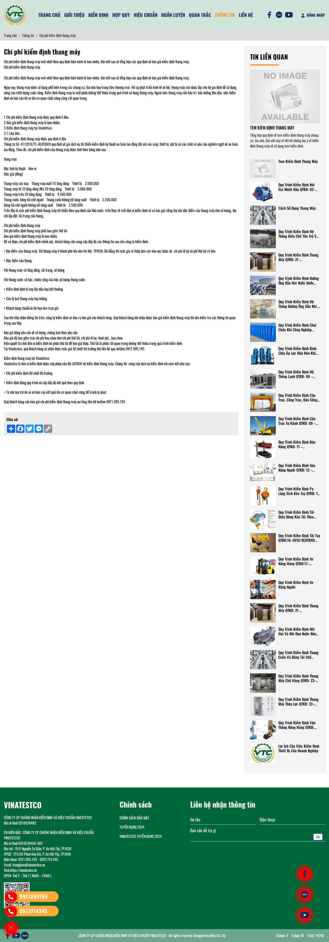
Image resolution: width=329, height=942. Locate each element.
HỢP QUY (121, 15)
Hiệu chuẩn (145, 15)
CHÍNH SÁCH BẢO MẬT (134, 817)
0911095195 (34, 896)
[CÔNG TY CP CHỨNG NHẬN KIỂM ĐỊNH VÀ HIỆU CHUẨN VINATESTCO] (15, 15)
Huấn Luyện (173, 15)
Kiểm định (98, 15)
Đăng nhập (315, 15)
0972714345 (33, 911)
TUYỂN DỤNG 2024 (132, 827)
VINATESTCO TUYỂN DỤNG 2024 (141, 836)
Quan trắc (200, 15)
